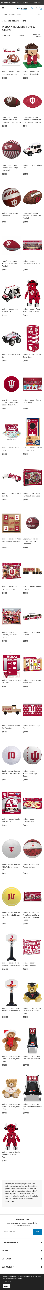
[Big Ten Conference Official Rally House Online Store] (22, 8)
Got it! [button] (6, 1286)
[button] (32, 8)
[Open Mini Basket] (40, 8)
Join (37, 1232)
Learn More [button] (7, 1281)
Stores (5, 1251)
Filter (7, 36)
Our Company (8, 1267)
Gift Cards (6, 1259)
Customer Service (10, 1242)
